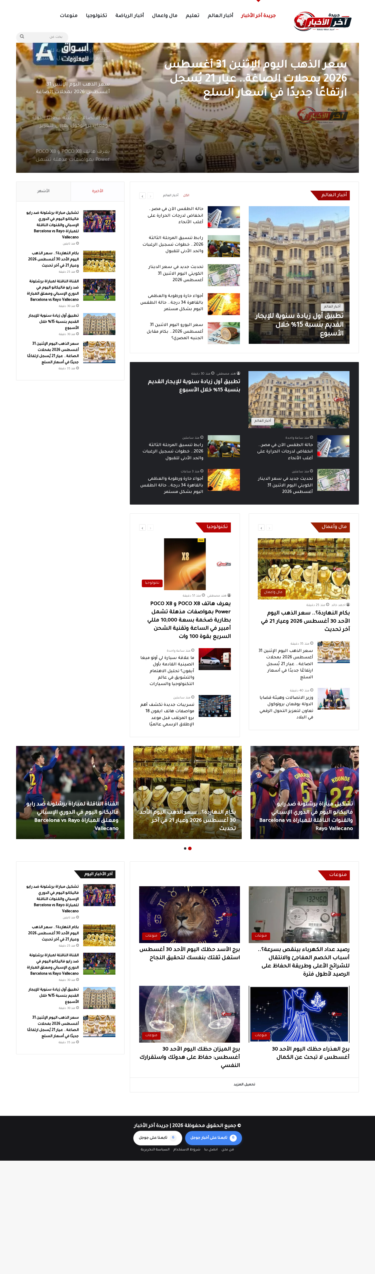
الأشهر (44, 191)
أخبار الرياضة (129, 16)
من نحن (227, 1150)
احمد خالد (338, 605)
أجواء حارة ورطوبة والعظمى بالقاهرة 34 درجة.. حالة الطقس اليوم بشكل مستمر (171, 303)
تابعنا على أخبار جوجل (212, 1138)
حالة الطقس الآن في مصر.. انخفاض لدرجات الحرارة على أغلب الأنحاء (175, 216)
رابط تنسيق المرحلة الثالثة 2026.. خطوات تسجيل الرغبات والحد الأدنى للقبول (172, 245)
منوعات (69, 16)
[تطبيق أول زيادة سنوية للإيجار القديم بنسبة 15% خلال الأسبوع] (299, 275)
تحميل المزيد (244, 1085)
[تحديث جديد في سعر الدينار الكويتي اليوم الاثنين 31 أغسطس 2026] (224, 275)
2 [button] (185, 848)
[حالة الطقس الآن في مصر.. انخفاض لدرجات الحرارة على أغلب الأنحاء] (224, 217)
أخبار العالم (220, 16)
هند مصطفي (226, 374)
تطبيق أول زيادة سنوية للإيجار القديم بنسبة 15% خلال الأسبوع (53, 322)
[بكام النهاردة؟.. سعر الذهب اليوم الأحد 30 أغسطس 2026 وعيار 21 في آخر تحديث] (99, 261)
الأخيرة (97, 191)
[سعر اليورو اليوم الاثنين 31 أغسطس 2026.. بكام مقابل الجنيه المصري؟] (224, 333)
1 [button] (190, 848)
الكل (186, 195)
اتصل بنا (211, 1150)
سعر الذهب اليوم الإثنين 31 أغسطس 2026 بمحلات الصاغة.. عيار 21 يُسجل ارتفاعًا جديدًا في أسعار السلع (286, 664)
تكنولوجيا (96, 16)
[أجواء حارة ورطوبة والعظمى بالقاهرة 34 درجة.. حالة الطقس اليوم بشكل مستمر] (224, 304)
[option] (187, 99)
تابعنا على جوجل (156, 1138)
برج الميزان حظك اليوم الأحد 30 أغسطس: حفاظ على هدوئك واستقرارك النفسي (189, 1058)
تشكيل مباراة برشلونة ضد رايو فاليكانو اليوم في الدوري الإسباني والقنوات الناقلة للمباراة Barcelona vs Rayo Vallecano (52, 225)
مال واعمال (165, 16)
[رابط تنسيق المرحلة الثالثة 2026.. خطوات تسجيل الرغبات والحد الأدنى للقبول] (224, 246)
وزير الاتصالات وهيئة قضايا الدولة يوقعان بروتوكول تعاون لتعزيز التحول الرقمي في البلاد (255, 80)
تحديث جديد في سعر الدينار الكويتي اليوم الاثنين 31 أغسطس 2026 (176, 274)
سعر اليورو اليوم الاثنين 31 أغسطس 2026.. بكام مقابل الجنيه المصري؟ (175, 332)
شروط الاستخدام (186, 1150)
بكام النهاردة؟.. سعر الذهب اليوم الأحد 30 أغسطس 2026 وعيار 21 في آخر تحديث (305, 622)
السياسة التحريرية (155, 1150)
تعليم (193, 16)
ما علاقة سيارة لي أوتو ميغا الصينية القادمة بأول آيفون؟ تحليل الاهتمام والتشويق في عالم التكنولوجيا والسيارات (167, 671)
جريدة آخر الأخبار (258, 16)
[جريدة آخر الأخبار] (322, 21)
